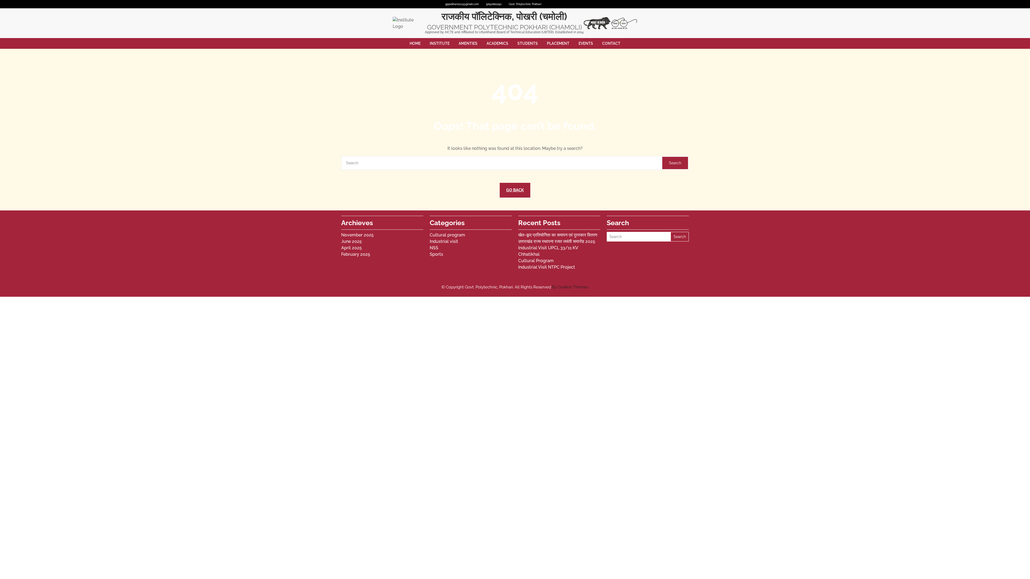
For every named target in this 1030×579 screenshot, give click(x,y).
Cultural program (447, 234)
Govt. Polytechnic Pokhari (525, 4)
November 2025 (357, 234)
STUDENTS (527, 43)
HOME (415, 43)
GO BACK (515, 190)
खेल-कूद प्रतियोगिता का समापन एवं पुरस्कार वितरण (557, 234)
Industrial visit (444, 241)
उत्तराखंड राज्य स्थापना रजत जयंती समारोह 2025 (556, 241)
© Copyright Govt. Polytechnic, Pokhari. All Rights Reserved (515, 287)
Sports (436, 254)
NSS (434, 247)
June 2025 (351, 241)
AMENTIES (468, 43)
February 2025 (355, 254)
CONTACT (611, 43)
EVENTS (586, 43)
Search (675, 163)
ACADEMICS (497, 43)
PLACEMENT (558, 43)
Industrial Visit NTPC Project (546, 267)
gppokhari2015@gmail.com (462, 4)
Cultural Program (536, 260)
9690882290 (494, 4)
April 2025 (351, 247)
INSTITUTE (440, 43)
